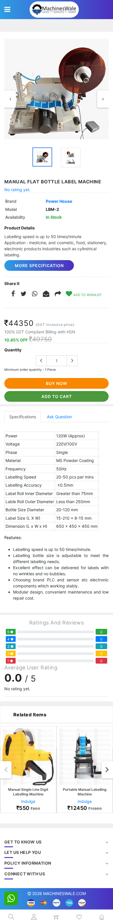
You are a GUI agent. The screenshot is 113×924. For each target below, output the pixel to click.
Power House (59, 201)
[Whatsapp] (34, 294)
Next (103, 99)
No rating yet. (17, 189)
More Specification (39, 265)
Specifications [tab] (22, 416)
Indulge (28, 801)
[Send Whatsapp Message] (11, 898)
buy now (56, 383)
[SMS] (46, 294)
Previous (10, 99)
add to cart (56, 396)
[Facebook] (13, 294)
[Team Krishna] (56, 89)
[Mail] (58, 294)
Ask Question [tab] (59, 416)
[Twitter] (23, 294)
